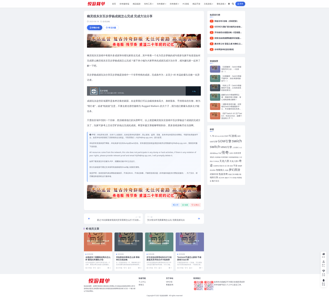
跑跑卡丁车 (228, 178)
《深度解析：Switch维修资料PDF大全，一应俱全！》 (231, 69)
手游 (235, 165)
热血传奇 (223, 173)
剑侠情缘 (218, 157)
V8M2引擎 (226, 147)
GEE (239, 136)
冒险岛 (212, 157)
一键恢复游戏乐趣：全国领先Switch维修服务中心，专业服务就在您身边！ (231, 107)
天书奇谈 (216, 161)
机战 (226, 170)
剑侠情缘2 (224, 157)
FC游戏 (233, 136)
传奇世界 (237, 153)
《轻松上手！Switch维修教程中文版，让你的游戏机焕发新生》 (231, 87)
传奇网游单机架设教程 (224, 49)
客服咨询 (169, 284)
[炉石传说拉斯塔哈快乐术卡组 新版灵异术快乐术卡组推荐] (159, 242)
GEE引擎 (213, 141)
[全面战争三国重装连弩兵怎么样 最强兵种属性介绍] (98, 242)
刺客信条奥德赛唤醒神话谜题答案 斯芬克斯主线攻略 (236, 38)
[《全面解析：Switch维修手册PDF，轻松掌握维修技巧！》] (215, 78)
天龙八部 (224, 161)
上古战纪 (235, 147)
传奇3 (231, 153)
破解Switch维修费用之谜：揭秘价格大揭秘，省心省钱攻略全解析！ (231, 97)
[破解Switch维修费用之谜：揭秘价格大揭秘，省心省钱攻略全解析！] (215, 97)
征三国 (227, 166)
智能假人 (220, 169)
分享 (177, 205)
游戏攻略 (106, 21)
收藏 (186, 205)
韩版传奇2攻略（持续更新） (226, 21)
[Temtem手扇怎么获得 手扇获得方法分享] (190, 242)
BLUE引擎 (220, 136)
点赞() (196, 205)
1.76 (212, 135)
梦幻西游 (234, 170)
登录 (241, 4)
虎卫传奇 (221, 178)
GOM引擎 (224, 141)
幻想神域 (216, 166)
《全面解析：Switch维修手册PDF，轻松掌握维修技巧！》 (231, 78)
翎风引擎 (214, 177)
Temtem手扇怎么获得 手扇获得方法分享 (189, 258)
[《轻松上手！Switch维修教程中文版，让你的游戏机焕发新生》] (215, 87)
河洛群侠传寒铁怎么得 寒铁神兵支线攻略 (128, 258)
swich (237, 140)
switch (215, 146)
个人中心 (142, 282)
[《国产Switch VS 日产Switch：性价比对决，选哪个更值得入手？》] (215, 115)
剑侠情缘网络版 (234, 157)
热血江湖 (231, 174)
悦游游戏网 (164, 295)
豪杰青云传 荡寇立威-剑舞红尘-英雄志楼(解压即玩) (236, 43)
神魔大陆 (238, 174)
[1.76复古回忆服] (144, 41)
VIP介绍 (169, 282)
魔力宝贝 (215, 181)
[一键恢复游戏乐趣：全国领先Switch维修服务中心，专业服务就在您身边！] (215, 106)
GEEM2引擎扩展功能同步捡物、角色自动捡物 (234, 26)
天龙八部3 (234, 161)
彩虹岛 (221, 166)
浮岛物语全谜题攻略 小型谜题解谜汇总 (231, 32)
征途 (231, 166)
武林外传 (214, 174)
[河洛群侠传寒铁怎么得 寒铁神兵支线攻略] (129, 242)
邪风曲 (234, 178)
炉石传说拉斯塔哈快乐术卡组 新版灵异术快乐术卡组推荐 (159, 258)
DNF (226, 136)
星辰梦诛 (213, 170)
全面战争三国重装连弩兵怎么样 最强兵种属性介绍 (98, 258)
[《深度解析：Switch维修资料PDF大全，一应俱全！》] (215, 69)
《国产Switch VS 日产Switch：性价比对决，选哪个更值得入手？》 (231, 115)
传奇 (225, 152)
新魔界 (240, 166)
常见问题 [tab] (112, 27)
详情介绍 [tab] (95, 27)
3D (216, 136)
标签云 (141, 284)
